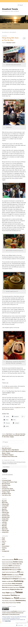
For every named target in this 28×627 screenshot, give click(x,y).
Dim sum (18, 434)
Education (5, 569)
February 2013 (5, 530)
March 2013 (5, 529)
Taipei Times (12, 592)
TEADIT (18, 595)
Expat (3, 538)
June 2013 (4, 524)
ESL (18, 572)
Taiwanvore (5, 487)
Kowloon (7, 435)
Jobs (7, 581)
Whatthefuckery (21, 600)
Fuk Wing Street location (7, 388)
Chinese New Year (17, 564)
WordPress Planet (6, 493)
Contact (4, 27)
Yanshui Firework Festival (11, 602)
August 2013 (5, 520)
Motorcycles (4, 585)
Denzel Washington (16, 565)
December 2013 (5, 515)
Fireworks (17, 574)
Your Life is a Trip (6, 495)
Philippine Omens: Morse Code (9, 456)
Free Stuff (10, 576)
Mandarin (10, 583)
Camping (20, 562)
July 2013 (4, 522)
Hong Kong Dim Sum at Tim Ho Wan (10, 39)
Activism (4, 559)
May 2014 (4, 509)
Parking (20, 585)
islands (4, 581)
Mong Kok (11, 435)
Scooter (22, 587)
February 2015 (5, 504)
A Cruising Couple (6, 480)
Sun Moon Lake (19, 589)
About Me (9, 24)
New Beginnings (10, 585)
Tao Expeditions (6, 595)
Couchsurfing (5, 565)
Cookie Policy (8, 621)
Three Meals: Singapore (8, 454)
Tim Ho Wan (6, 436)
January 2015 (5, 506)
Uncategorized (5, 551)
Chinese (10, 563)
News (3, 544)
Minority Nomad (6, 483)
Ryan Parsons (16, 587)
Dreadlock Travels (10, 9)
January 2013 (5, 532)
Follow (5, 470)
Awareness (20, 559)
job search (11, 581)
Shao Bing (7, 589)
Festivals (9, 574)
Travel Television (5, 600)
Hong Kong (5, 578)
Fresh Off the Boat (16, 576)
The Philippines (6, 598)
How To (10, 578)
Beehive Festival (5, 561)
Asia (16, 559)
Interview (20, 578)
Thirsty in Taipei (6, 492)
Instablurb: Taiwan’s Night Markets (10, 449)
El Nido (10, 569)
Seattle (3, 589)
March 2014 (5, 511)
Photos (9, 27)
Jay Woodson (14, 611)
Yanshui (3, 602)
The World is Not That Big (8, 490)
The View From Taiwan (7, 488)
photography (10, 587)
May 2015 (4, 501)
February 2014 (5, 512)
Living (3, 543)
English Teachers (5, 572)
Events (22, 572)
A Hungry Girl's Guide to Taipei (9, 482)
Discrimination (6, 567)
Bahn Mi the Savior (6, 448)
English (19, 569)
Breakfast (11, 561)
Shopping (12, 589)
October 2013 (5, 519)
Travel (10, 434)
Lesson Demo (5, 583)
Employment (14, 569)
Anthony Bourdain (10, 559)
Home (3, 24)
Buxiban (15, 562)
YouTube (18, 602)
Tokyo (12, 598)
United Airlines (12, 600)
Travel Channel (22, 598)
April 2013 (4, 527)
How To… (4, 541)
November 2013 (5, 517)
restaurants (16, 435)
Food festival (4, 576)
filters (13, 574)
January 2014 (5, 514)
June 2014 (4, 507)
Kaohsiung (18, 581)
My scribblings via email (8, 460)
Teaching (4, 548)
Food (7, 434)
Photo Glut (5, 587)
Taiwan (19, 592)
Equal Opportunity (13, 572)
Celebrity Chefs (5, 563)
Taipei (8, 592)
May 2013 (4, 525)
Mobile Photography (17, 583)
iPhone (24, 578)
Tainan (3, 592)
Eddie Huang (17, 567)
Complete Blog (17, 24)
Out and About (5, 546)
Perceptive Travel (6, 485)
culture (10, 565)
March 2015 (5, 502)
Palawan (16, 585)
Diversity (12, 567)
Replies (12, 436)
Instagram (15, 578)
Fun (20, 576)
